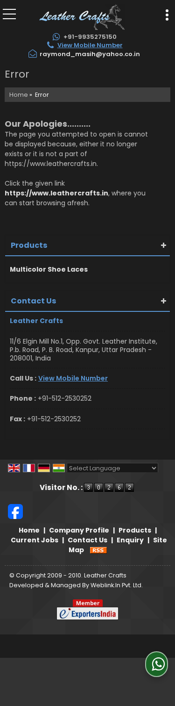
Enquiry (130, 540)
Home (18, 95)
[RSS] (98, 550)
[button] (90, 45)
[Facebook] (15, 511)
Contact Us (87, 540)
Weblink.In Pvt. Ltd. (117, 585)
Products (29, 245)
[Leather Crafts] (81, 16)
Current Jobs (34, 540)
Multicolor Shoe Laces (49, 269)
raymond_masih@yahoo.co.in (90, 54)
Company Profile (79, 530)
